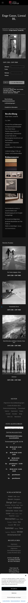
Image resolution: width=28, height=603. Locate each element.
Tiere (21, 528)
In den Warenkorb (17, 82)
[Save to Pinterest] (2, 303)
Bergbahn (17, 499)
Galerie (7, 411)
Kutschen (12, 516)
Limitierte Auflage (14, 29)
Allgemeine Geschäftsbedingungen (14, 403)
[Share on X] (2, 300)
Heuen (16, 511)
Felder (17, 505)
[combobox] (14, 428)
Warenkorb (17, 416)
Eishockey (7, 505)
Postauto (9, 522)
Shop (20, 414)
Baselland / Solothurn (16, 89)
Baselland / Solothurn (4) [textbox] (14, 428)
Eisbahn (19, 502)
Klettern (17, 513)
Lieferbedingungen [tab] (10, 103)
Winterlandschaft (14, 535)
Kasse (21, 411)
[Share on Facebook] (2, 296)
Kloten (20, 513)
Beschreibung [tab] (8, 99)
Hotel (20, 511)
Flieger (21, 505)
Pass (21, 519)
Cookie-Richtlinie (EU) (14, 405)
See (19, 522)
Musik (17, 519)
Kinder (8, 513)
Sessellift (10, 525)
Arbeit (15, 91)
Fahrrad (13, 505)
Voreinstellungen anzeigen (14, 597)
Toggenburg (7, 532)
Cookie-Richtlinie (6, 601)
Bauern (10, 499)
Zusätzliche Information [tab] (11, 107)
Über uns (10, 416)
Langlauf (17, 515)
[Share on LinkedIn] (2, 307)
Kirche (13, 513)
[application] (14, 198)
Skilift (18, 525)
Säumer (16, 528)
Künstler (14, 414)
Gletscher (9, 511)
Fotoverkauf (21, 408)
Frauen (5, 92)
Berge (9, 502)
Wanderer (13, 532)
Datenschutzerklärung (15, 601)
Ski (15, 525)
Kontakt (8, 414)
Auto (14, 496)
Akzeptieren (14, 588)
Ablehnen (14, 593)
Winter (20, 532)
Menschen (10, 92)
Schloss (15, 522)
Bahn (18, 496)
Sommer (16, 92)
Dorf (18, 91)
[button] (25, 575)
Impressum (23, 601)
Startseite (5, 29)
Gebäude (17, 508)
